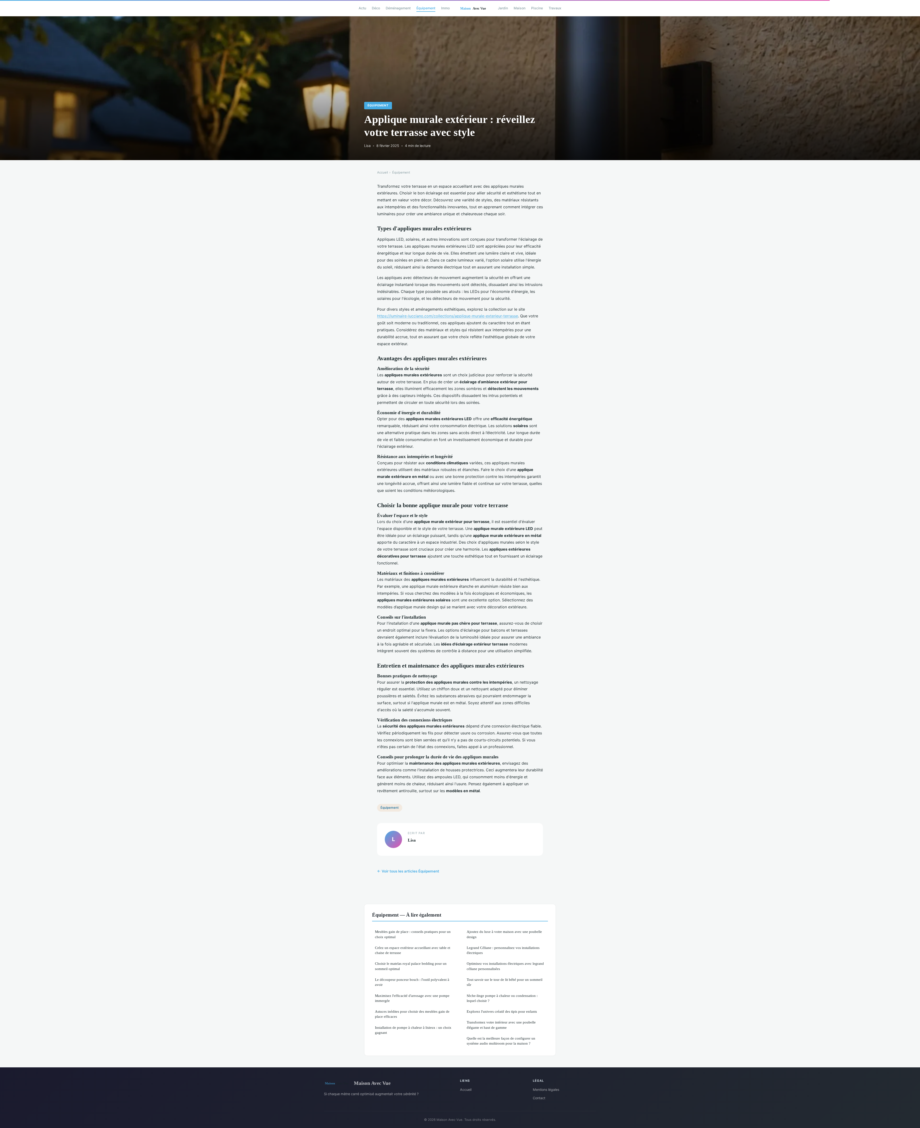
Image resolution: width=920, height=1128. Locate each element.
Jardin (503, 8)
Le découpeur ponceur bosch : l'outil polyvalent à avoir (412, 982)
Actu (362, 8)
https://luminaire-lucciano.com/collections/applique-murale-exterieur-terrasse (447, 316)
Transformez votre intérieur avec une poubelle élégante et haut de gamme (501, 1024)
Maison (519, 8)
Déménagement (398, 8)
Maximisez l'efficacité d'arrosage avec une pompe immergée (412, 998)
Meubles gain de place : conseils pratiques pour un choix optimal (413, 934)
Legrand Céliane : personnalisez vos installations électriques (503, 950)
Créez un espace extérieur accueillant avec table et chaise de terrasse (412, 950)
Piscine (537, 8)
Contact (539, 1098)
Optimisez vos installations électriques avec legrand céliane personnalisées (505, 966)
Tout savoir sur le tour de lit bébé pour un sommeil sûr (504, 982)
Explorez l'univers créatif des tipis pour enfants (502, 1011)
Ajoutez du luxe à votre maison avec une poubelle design (504, 934)
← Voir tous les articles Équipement (408, 871)
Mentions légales (546, 1089)
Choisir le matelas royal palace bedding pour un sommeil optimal (411, 966)
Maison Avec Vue (372, 1083)
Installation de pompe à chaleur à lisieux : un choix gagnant (413, 1030)
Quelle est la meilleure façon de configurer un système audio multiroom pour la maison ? (501, 1040)
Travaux (555, 8)
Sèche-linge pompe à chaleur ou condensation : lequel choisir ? (502, 998)
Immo (445, 8)
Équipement (425, 8)
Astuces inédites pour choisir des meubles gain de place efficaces (412, 1013)
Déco (376, 8)
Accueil (382, 172)
